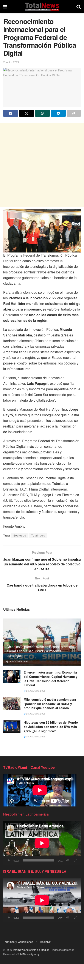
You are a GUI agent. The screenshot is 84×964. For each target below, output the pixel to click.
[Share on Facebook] (10, 113)
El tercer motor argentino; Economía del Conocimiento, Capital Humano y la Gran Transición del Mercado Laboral (51, 678)
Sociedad (19, 535)
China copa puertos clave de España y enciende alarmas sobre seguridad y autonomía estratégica (42, 651)
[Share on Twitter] (26, 113)
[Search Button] (78, 6)
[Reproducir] (9, 860)
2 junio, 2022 (11, 62)
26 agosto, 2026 (18, 661)
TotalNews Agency (28, 954)
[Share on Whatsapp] (42, 113)
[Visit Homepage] (42, 6)
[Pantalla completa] (75, 860)
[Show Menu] (5, 6)
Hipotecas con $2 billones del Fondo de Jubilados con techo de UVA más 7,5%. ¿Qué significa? (51, 726)
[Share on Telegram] (58, 113)
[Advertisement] (42, 165)
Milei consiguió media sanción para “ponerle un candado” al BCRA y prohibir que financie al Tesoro (50, 703)
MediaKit (45, 942)
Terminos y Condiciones (18, 942)
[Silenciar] (67, 860)
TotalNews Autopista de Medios (30, 949)
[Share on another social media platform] (74, 113)
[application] (42, 843)
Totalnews (38, 535)
